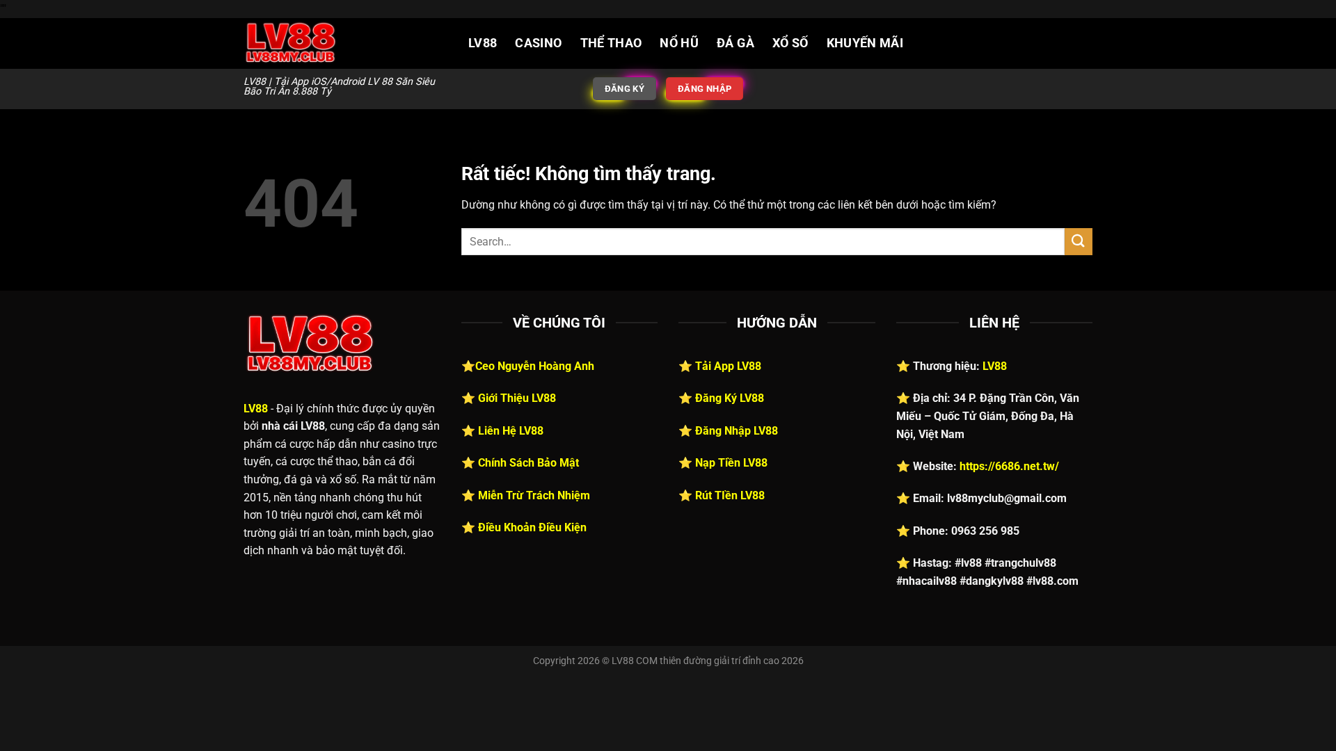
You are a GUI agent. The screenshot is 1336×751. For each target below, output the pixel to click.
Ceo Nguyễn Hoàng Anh (534, 366)
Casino (538, 43)
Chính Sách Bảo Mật (528, 462)
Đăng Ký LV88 (729, 398)
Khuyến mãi (865, 43)
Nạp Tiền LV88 (731, 462)
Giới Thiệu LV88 (517, 398)
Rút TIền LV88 (730, 495)
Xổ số (790, 43)
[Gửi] (1078, 241)
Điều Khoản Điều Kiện (532, 527)
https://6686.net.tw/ (1009, 466)
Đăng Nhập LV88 (736, 430)
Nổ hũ (679, 43)
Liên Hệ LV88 (510, 430)
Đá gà (735, 43)
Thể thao (611, 43)
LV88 (482, 43)
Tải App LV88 (728, 366)
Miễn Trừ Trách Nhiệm (534, 495)
